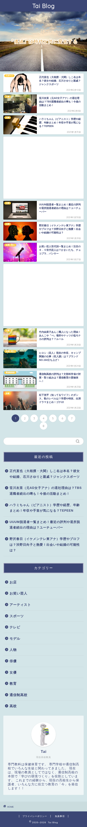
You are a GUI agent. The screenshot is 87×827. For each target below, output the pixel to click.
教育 (13, 683)
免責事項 (60, 816)
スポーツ (17, 616)
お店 (13, 582)
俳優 (13, 661)
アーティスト (20, 604)
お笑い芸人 (18, 593)
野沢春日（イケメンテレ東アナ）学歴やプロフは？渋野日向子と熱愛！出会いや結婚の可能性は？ (45, 544)
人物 (13, 649)
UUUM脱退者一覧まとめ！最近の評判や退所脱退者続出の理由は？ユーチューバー (45, 524)
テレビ (15, 627)
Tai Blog (43, 5)
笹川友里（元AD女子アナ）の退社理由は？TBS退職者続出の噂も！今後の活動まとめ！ (46, 490)
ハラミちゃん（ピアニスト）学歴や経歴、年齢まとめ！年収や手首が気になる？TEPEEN (45, 508)
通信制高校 (18, 695)
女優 (13, 672)
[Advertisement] (43, 168)
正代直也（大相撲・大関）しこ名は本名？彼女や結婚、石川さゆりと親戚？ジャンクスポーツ (45, 473)
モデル (15, 638)
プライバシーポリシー (35, 816)
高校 (13, 706)
